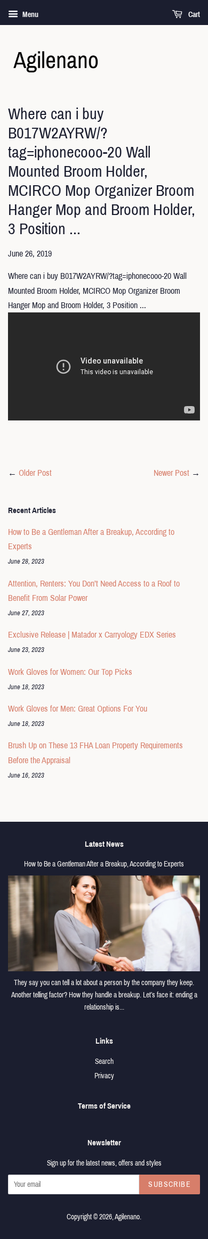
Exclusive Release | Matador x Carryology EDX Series (92, 634)
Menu (29, 15)
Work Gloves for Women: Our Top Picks (70, 671)
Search (104, 1061)
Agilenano (127, 1217)
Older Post (35, 472)
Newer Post (171, 472)
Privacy (104, 1076)
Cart (193, 15)
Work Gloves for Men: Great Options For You (77, 708)
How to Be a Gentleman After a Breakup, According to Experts (104, 864)
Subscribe (169, 1184)
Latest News (104, 844)
